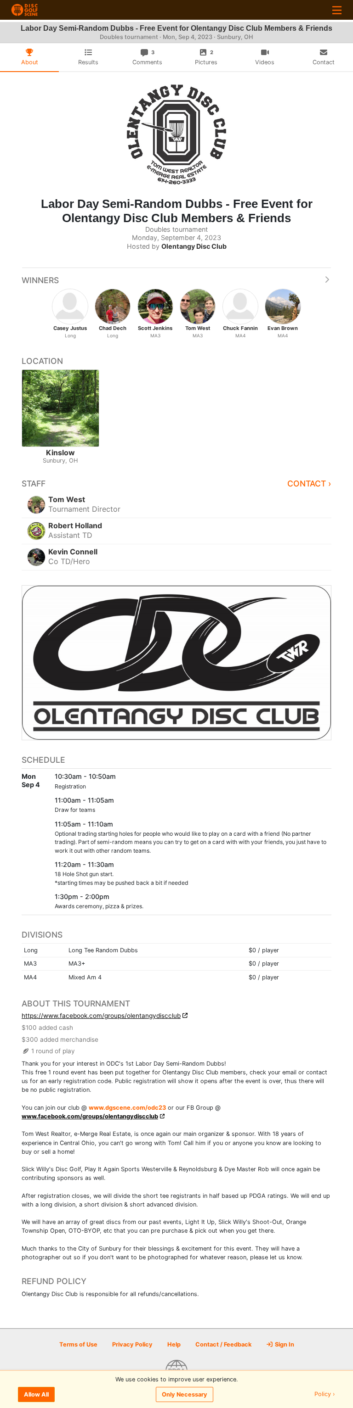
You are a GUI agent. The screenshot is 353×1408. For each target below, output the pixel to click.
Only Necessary (184, 1394)
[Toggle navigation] (337, 10)
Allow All (36, 1394)
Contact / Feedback (223, 1344)
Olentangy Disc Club (194, 246)
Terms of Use (78, 1344)
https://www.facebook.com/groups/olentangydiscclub (101, 1015)
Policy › (324, 1394)
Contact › (309, 483)
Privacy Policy (132, 1344)
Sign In (283, 1344)
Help (174, 1344)
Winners (40, 280)
